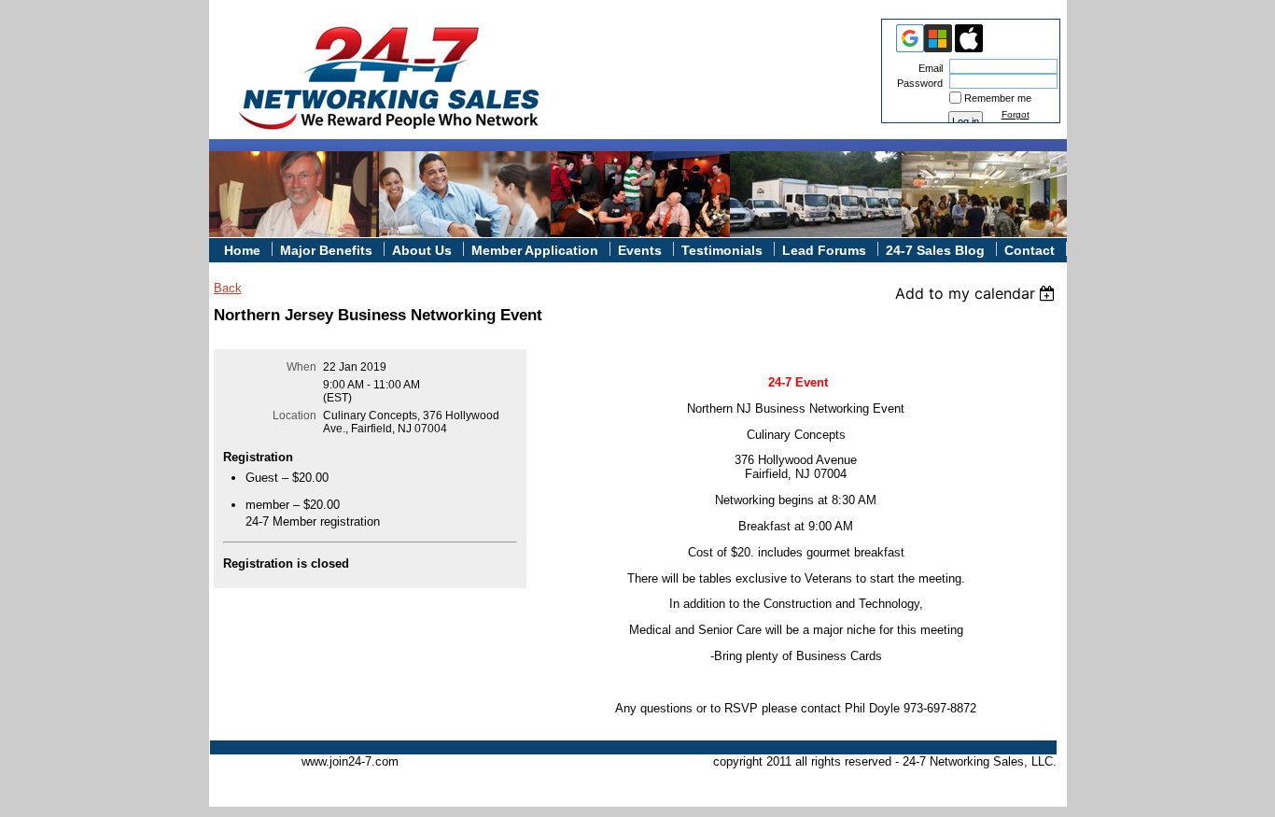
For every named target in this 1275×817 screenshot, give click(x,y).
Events (640, 250)
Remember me (997, 98)
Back (228, 288)
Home (242, 250)
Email (927, 68)
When (301, 366)
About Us (422, 250)
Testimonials (722, 250)
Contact (1029, 250)
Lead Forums (824, 250)
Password (916, 83)
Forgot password (1022, 120)
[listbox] (977, 293)
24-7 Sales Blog (935, 250)
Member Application (534, 250)
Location (294, 415)
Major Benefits (326, 250)
